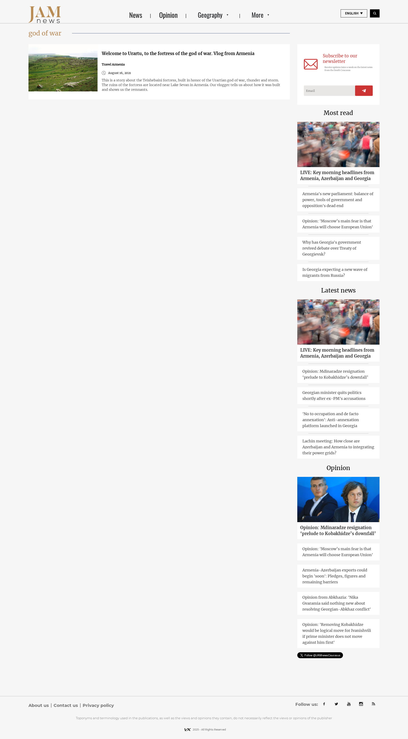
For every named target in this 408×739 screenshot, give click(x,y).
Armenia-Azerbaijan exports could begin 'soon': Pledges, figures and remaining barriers (334, 576)
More (258, 15)
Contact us (66, 705)
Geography (210, 15)
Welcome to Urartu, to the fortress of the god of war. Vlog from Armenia (178, 53)
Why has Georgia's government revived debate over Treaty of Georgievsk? (331, 248)
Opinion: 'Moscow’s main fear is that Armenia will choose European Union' (337, 224)
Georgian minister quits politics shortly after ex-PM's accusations (334, 395)
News (135, 15)
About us (38, 705)
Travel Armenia (113, 64)
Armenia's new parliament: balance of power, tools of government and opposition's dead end (337, 199)
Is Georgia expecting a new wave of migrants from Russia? (334, 272)
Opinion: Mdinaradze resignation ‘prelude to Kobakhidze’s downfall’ (335, 374)
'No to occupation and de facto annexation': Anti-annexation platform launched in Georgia (330, 419)
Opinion (168, 15)
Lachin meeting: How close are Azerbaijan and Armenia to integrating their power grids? (338, 447)
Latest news (338, 290)
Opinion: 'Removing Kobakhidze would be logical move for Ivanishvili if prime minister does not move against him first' (336, 633)
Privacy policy (98, 705)
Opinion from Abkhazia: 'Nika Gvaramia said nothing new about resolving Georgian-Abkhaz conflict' (336, 603)
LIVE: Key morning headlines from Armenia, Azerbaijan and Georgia (337, 175)
